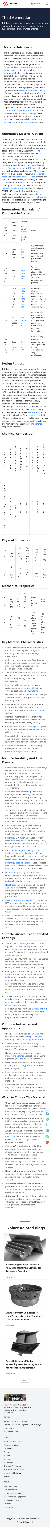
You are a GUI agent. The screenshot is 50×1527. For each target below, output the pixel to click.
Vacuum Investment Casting (15, 1421)
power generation (26, 122)
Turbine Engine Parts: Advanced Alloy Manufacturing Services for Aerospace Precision (23, 1268)
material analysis (39, 1008)
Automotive (8, 1462)
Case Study (8, 1507)
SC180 (23, 320)
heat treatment (11, 110)
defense (24, 1149)
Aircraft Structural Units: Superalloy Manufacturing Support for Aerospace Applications (24, 1364)
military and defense (32, 424)
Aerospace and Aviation (13, 1441)
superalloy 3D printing (37, 197)
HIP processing (28, 726)
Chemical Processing (12, 1466)
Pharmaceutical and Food (14, 1469)
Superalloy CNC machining (17, 838)
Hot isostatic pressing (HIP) (17, 872)
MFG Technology (10, 1490)
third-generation (33, 67)
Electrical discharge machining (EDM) (22, 850)
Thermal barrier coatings (16, 943)
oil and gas (10, 1065)
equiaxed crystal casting (24, 176)
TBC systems (34, 412)
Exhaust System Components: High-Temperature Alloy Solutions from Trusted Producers (24, 1316)
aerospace (8, 122)
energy (23, 1065)
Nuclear (7, 1476)
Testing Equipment (11, 1500)
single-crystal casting (13, 70)
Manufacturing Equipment (15, 1497)
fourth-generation (16, 168)
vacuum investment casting (32, 90)
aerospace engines (10, 421)
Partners (7, 1504)
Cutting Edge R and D (12, 1493)
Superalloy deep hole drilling (18, 862)
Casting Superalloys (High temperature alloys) (22, 1425)
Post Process (9, 1428)
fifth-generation (35, 168)
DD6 (23, 318)
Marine (7, 1455)
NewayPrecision (10, 1486)
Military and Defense (12, 1473)
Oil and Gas (8, 1448)
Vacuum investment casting (18, 791)
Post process (11, 825)
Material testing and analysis (18, 900)
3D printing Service (12, 1432)
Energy (7, 1452)
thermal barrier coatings (24, 113)
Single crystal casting (15, 767)
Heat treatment (12, 885)
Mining (7, 1459)
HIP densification (26, 110)
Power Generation (11, 1445)
